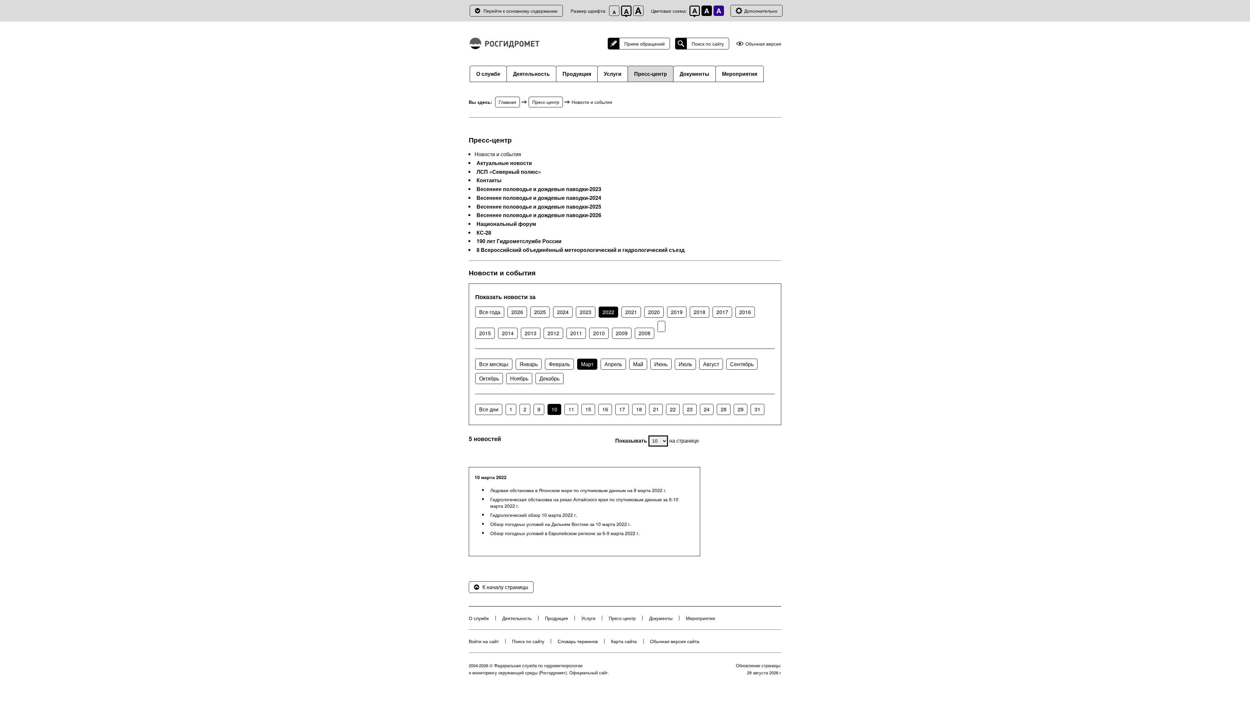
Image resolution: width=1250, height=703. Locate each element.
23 (690, 409)
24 (707, 409)
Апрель (613, 364)
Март (587, 364)
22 (673, 409)
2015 (485, 333)
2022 (608, 312)
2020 (654, 312)
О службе (488, 73)
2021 (631, 312)
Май (638, 364)
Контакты (489, 180)
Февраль (559, 364)
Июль (685, 364)
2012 (553, 333)
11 (571, 409)
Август (711, 364)
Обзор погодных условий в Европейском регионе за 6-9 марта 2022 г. (565, 533)
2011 (576, 333)
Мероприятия (739, 73)
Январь (529, 364)
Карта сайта (624, 641)
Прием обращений (644, 43)
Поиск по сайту (708, 43)
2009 (622, 333)
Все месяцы (493, 364)
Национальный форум (506, 223)
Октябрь (489, 378)
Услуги (612, 73)
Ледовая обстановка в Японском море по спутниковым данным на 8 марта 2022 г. (578, 490)
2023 (585, 312)
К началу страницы (505, 587)
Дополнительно (760, 10)
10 (554, 409)
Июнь (661, 364)
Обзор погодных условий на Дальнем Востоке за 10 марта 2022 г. (560, 524)
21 (656, 409)
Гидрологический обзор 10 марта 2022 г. (533, 515)
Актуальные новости (504, 163)
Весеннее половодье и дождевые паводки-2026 (539, 215)
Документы (694, 73)
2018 (699, 312)
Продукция (576, 73)
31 (757, 409)
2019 (677, 312)
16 (605, 409)
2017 (722, 312)
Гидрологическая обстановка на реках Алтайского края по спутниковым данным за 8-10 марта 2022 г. (584, 502)
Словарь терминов (578, 641)
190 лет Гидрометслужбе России (519, 241)
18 (639, 409)
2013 (530, 333)
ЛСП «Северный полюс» (509, 171)
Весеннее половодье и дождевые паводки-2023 (539, 189)
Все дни (488, 409)
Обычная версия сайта (674, 641)
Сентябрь (742, 364)
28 (724, 409)
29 (740, 409)
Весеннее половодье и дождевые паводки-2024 (539, 197)
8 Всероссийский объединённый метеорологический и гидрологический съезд (581, 250)
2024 (563, 312)
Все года (489, 312)
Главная (507, 102)
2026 (517, 312)
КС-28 (484, 232)
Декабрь (549, 378)
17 (622, 409)
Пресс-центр (650, 73)
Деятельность (531, 73)
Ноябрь (519, 378)
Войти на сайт (484, 641)
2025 (540, 312)
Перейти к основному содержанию (520, 10)
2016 (745, 312)
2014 (508, 333)
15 (588, 409)
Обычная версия (763, 44)
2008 (644, 333)
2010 (599, 333)
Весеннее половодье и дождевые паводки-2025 (539, 206)
